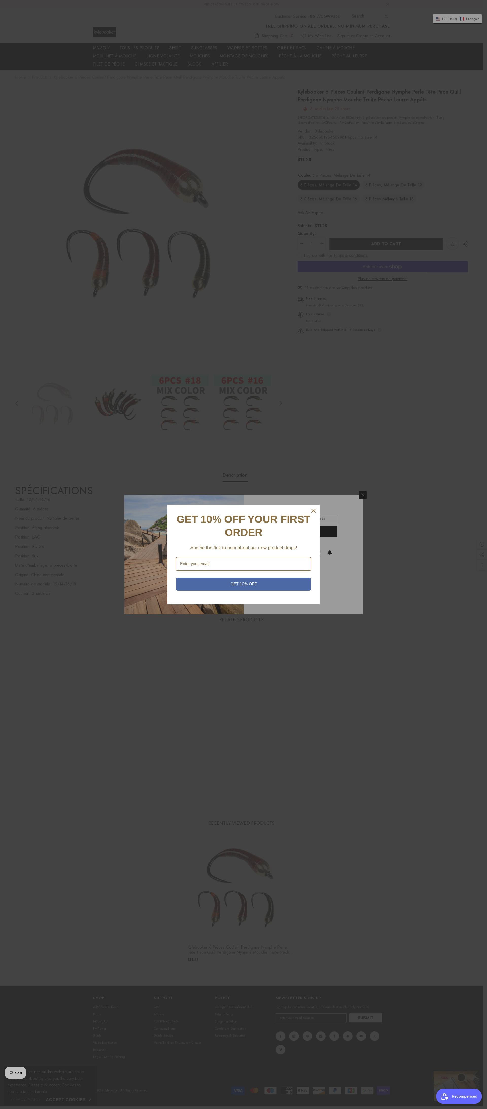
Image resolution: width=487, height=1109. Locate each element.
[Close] (313, 511)
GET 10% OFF (243, 584)
